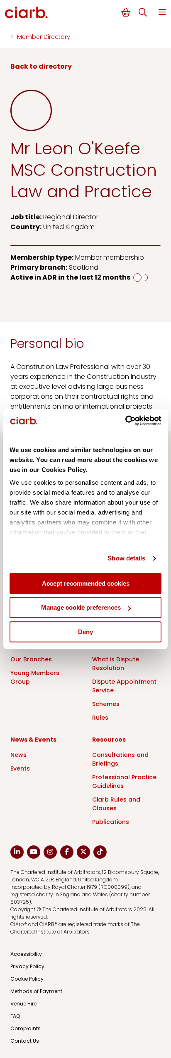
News (18, 755)
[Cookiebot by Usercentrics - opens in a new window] (125, 420)
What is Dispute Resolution (115, 663)
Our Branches (31, 659)
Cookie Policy (27, 978)
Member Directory (43, 37)
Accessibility (26, 953)
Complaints (25, 1028)
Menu (162, 12)
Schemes (106, 704)
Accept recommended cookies (85, 583)
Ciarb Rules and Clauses (116, 803)
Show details (126, 558)
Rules (100, 717)
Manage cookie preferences (81, 607)
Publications (110, 822)
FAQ (15, 1016)
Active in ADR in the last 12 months (70, 277)
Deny (85, 631)
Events (20, 768)
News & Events (33, 739)
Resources (109, 739)
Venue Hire (23, 1003)
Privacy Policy (27, 966)
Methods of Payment (36, 991)
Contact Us (24, 1040)
